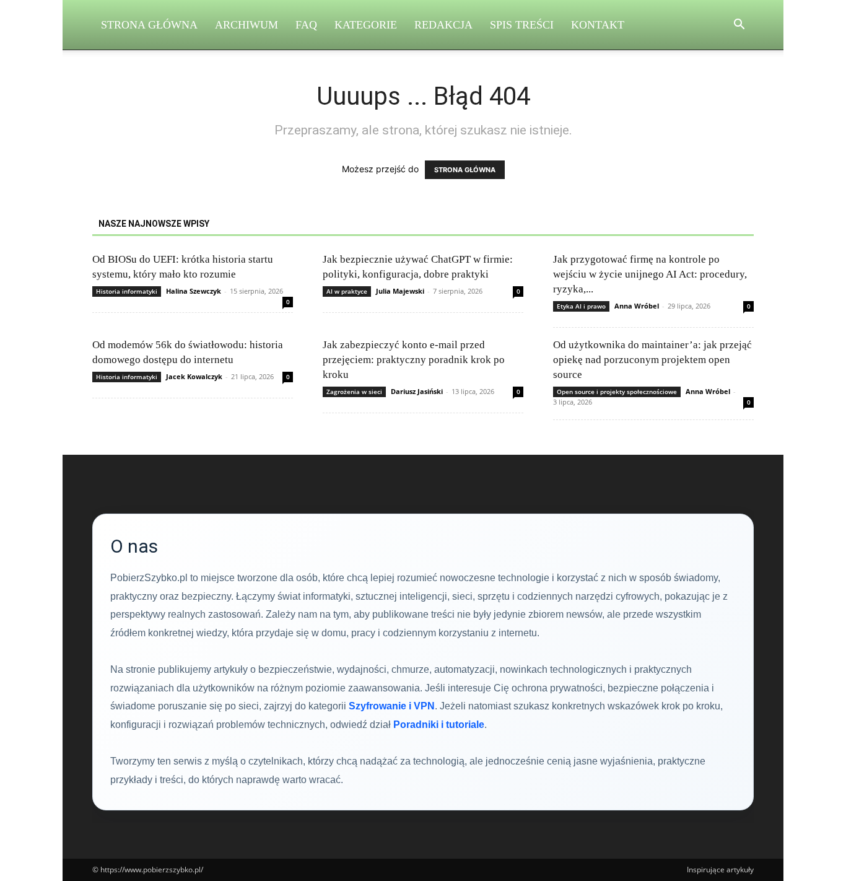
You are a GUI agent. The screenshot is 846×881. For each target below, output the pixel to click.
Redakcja (443, 25)
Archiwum (246, 25)
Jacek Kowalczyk (194, 376)
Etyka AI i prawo (581, 306)
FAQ (306, 25)
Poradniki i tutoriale (438, 724)
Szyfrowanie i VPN (392, 706)
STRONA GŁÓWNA (464, 169)
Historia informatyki (126, 291)
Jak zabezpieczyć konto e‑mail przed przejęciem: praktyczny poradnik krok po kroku (414, 359)
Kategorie (365, 25)
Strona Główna (149, 25)
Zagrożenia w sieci (354, 391)
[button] (739, 26)
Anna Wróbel (636, 305)
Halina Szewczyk (193, 291)
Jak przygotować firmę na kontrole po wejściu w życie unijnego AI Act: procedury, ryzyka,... (650, 274)
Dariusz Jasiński (417, 391)
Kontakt (597, 25)
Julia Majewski (400, 291)
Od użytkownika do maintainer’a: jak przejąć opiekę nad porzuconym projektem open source (652, 359)
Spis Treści (522, 25)
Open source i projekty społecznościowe (617, 391)
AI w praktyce (346, 291)
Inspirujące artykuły (720, 869)
